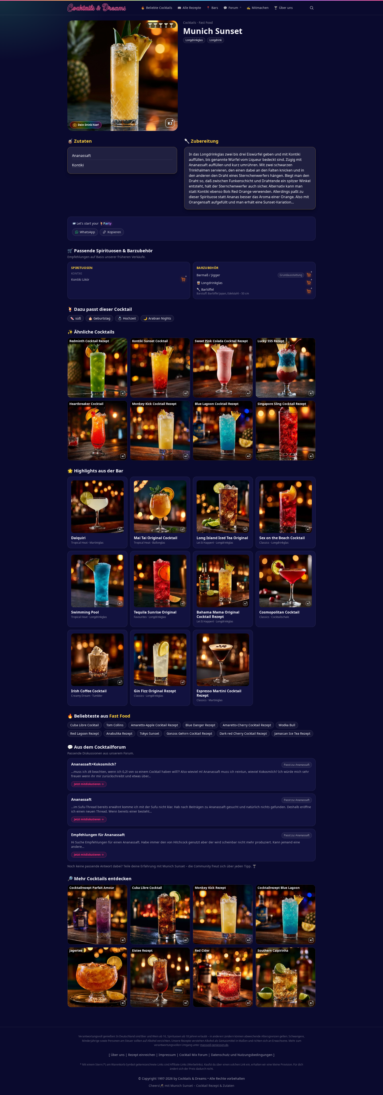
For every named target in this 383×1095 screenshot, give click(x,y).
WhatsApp (87, 232)
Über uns (118, 1055)
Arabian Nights (157, 318)
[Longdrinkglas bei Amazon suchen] (308, 283)
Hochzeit (127, 318)
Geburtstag (99, 318)
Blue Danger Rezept (200, 725)
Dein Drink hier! (88, 125)
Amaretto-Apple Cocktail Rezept (154, 725)
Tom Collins (114, 725)
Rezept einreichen (141, 1055)
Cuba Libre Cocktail (84, 725)
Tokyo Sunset (149, 733)
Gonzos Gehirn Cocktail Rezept (189, 733)
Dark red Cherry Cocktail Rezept (243, 733)
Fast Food (206, 22)
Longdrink (215, 40)
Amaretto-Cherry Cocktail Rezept (247, 725)
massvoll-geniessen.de (214, 1045)
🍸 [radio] (150, 25)
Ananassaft (81, 155)
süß (75, 318)
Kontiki (78, 165)
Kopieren (114, 232)
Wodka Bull (287, 725)
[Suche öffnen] (312, 8)
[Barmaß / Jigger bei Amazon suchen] (308, 275)
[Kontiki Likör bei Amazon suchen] (183, 279)
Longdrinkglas (194, 40)
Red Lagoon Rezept (84, 733)
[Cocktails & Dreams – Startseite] (96, 7)
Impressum (167, 1055)
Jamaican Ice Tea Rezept (292, 733)
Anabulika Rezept (119, 733)
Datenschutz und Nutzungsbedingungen (241, 1055)
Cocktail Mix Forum (193, 1055)
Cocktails (189, 22)
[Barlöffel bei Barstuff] (308, 291)
